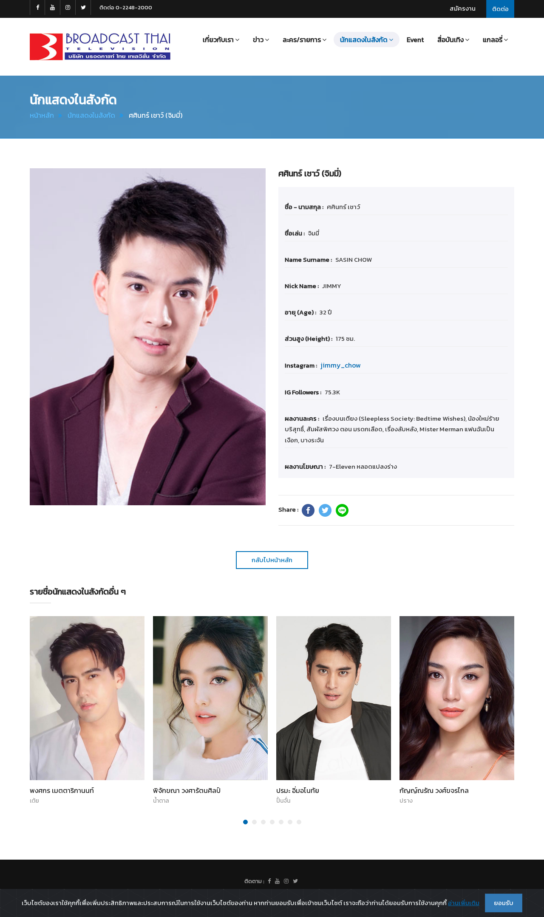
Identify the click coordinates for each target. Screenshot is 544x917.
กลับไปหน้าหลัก (272, 560)
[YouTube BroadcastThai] (52, 7)
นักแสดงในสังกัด (91, 115)
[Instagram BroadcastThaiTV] (68, 7)
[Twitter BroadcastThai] (83, 7)
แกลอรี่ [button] (492, 39)
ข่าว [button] (258, 39)
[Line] (342, 510)
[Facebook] (308, 510)
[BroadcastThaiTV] (269, 881)
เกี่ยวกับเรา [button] (218, 39)
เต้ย (34, 800)
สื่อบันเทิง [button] (450, 39)
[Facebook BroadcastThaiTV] (37, 7)
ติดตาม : (254, 881)
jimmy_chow (340, 365)
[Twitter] (325, 510)
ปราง (406, 800)
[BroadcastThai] (277, 881)
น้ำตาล (161, 800)
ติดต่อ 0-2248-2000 (125, 7)
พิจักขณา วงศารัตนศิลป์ (187, 790)
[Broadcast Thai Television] (100, 46)
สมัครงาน (463, 8)
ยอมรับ (503, 903)
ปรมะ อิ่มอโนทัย (297, 790)
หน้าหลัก (42, 115)
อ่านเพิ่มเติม (463, 903)
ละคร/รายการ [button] (302, 39)
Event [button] (415, 39)
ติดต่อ (500, 9)
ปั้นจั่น (283, 800)
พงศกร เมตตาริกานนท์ (62, 790)
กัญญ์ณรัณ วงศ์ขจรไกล (434, 790)
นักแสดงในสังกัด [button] (364, 39)
